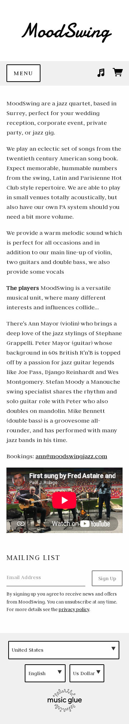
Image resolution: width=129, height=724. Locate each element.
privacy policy (74, 609)
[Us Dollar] (87, 673)
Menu (23, 73)
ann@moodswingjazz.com (71, 456)
